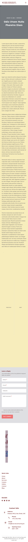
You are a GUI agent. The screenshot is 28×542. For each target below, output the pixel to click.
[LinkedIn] (6, 500)
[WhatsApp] (9, 500)
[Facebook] (2, 500)
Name (5, 379)
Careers (4, 482)
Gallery (4, 484)
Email (5, 385)
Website (5, 390)
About (3, 478)
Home (3, 476)
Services (4, 480)
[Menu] (25, 2)
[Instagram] (4, 500)
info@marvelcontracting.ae (16, 523)
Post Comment (7, 416)
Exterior (19, 17)
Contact (4, 486)
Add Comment (7, 396)
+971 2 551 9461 (16, 518)
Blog (3, 488)
